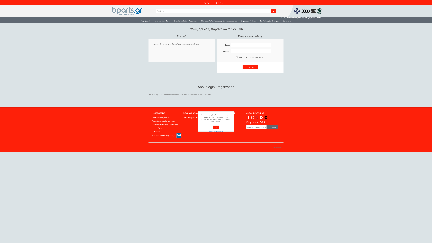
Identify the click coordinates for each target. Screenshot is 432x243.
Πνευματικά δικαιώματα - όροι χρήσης (165, 124)
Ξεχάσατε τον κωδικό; (256, 57)
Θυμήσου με (243, 57)
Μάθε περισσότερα (216, 131)
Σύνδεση (220, 3)
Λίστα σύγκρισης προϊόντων (193, 118)
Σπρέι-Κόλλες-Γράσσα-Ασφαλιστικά (185, 21)
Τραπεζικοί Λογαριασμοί (160, 118)
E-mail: (227, 45)
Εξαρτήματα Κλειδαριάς (248, 21)
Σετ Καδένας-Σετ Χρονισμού (269, 21)
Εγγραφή (209, 3)
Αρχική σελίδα (146, 21)
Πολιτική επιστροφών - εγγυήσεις (163, 121)
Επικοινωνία (287, 21)
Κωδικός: (226, 51)
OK (216, 127)
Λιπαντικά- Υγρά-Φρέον (162, 21)
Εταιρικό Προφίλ (157, 128)
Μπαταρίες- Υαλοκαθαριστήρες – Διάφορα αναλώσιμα (219, 21)
